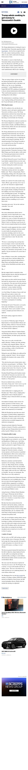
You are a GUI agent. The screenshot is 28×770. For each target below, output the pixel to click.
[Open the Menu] (2, 2)
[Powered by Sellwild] (24, 676)
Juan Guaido (5, 51)
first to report (20, 575)
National (5, 12)
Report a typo (5, 588)
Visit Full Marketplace (21, 597)
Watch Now (24, 2)
